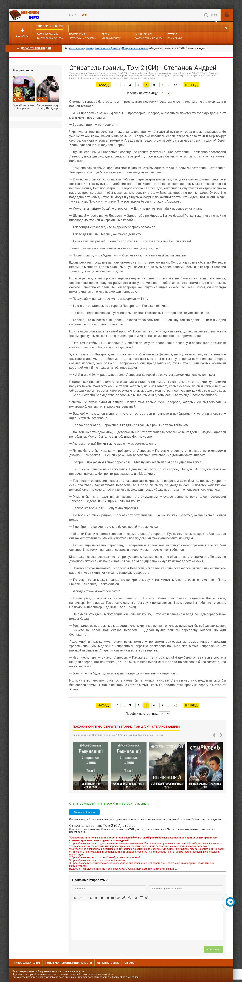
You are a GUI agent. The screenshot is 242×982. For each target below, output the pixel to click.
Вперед (191, 85)
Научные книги (143, 34)
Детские (172, 34)
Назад (103, 85)
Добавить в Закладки (36, 48)
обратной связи (129, 977)
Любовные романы (47, 34)
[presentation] (75, 897)
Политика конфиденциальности (68, 962)
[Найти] (226, 28)
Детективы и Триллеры (82, 38)
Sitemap (129, 962)
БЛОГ (84, 15)
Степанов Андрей (84, 812)
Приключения (77, 34)
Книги (72, 15)
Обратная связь (108, 962)
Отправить (213, 949)
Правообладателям (26, 962)
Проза (105, 34)
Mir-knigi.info (35, 15)
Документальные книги (148, 38)
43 (175, 85)
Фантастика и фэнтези (50, 38)
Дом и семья (174, 38)
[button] (74, 897)
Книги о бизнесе (111, 38)
